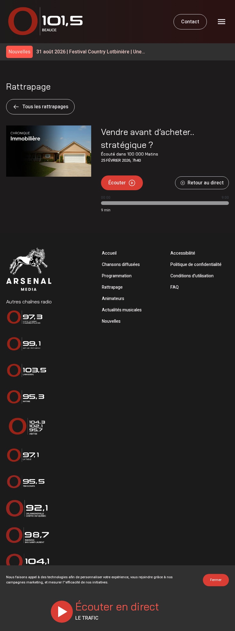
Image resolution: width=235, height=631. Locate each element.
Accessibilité (182, 253)
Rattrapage (112, 287)
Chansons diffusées (121, 264)
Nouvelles (111, 321)
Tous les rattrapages (45, 106)
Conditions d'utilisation (192, 276)
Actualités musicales (122, 310)
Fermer (216, 580)
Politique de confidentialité (196, 264)
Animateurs (113, 298)
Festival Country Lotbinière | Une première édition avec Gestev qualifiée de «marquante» (89, 52)
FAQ (174, 287)
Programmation (117, 276)
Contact (190, 21)
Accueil (109, 253)
